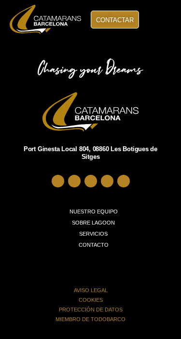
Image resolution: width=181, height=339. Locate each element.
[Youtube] (123, 181)
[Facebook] (74, 181)
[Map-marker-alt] (58, 181)
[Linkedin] (107, 181)
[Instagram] (90, 181)
